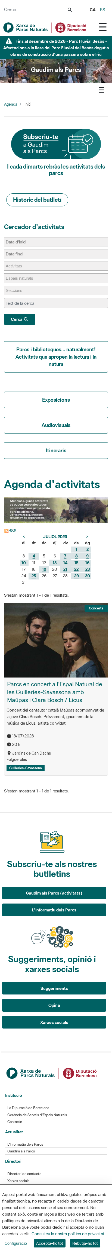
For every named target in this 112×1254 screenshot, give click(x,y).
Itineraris (56, 450)
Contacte (14, 1121)
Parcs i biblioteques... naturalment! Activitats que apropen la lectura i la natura (56, 356)
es (102, 9)
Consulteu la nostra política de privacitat (68, 1233)
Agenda (10, 104)
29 (76, 575)
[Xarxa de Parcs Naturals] (45, 27)
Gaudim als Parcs (21, 1151)
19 (44, 569)
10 (23, 562)
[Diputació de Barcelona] (52, 1072)
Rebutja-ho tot (85, 1243)
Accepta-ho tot (49, 1243)
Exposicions (56, 399)
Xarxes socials (54, 1022)
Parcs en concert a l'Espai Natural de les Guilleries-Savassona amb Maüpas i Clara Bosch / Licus (54, 692)
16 (87, 562)
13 (55, 562)
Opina (54, 1005)
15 (76, 562)
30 (87, 575)
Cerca (17, 319)
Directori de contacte (24, 1173)
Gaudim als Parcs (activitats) (54, 893)
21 (65, 569)
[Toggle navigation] (103, 27)
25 (34, 575)
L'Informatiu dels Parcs (54, 910)
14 (65, 562)
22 (76, 569)
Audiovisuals (56, 425)
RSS (12, 530)
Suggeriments (54, 988)
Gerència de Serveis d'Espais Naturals (37, 1115)
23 (87, 569)
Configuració (16, 1243)
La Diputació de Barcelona (28, 1108)
